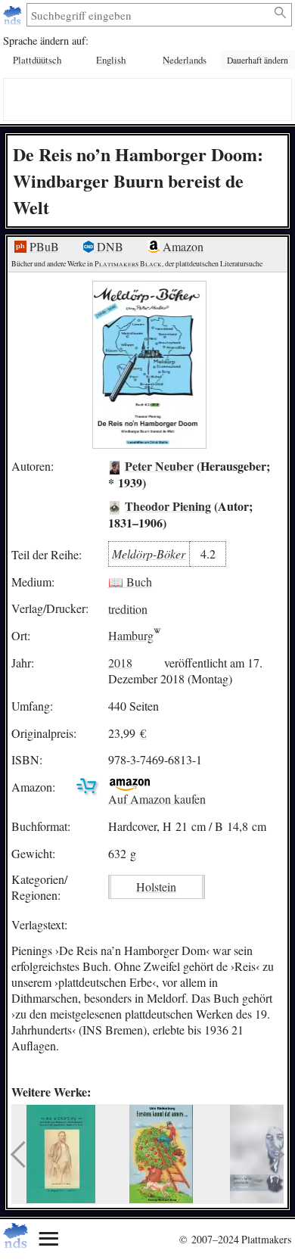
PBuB (42, 246)
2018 (120, 662)
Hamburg (131, 635)
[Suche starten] (281, 13)
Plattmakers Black (128, 264)
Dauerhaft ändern (257, 60)
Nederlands (184, 60)
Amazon (181, 246)
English (111, 60)
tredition (128, 608)
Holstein (156, 886)
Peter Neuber (159, 465)
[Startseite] (14, 14)
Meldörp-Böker (148, 554)
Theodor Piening (168, 506)
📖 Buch (130, 582)
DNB (108, 246)
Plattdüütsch (37, 60)
